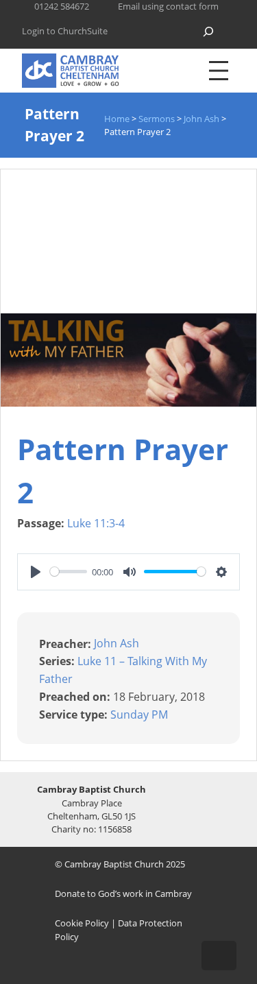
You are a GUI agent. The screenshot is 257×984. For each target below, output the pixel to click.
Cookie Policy (82, 923)
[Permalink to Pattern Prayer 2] (128, 402)
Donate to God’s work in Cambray (123, 893)
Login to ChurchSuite (65, 31)
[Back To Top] (218, 955)
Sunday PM (139, 713)
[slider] (68, 571)
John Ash (116, 643)
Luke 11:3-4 (96, 523)
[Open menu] (218, 70)
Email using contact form (168, 6)
